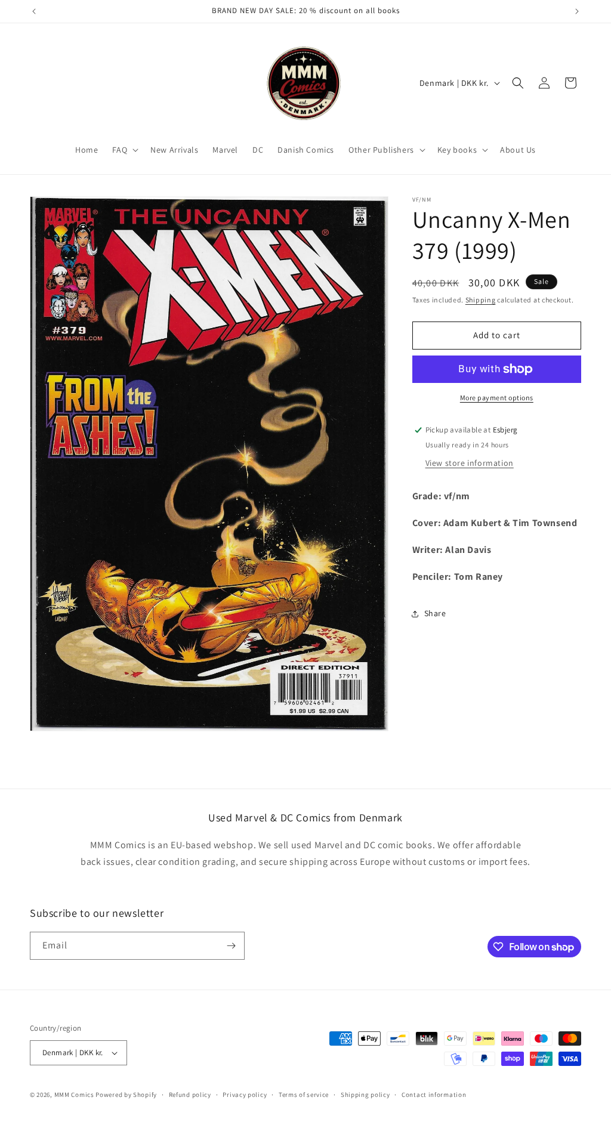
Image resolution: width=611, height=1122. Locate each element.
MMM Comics (74, 1094)
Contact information (434, 1094)
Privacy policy (245, 1094)
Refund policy (190, 1094)
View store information (469, 463)
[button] (124, 149)
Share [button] (435, 613)
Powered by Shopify (126, 1094)
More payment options (496, 397)
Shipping (480, 299)
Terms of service (304, 1094)
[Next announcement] (577, 11)
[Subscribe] (231, 946)
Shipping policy (365, 1094)
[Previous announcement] (34, 11)
